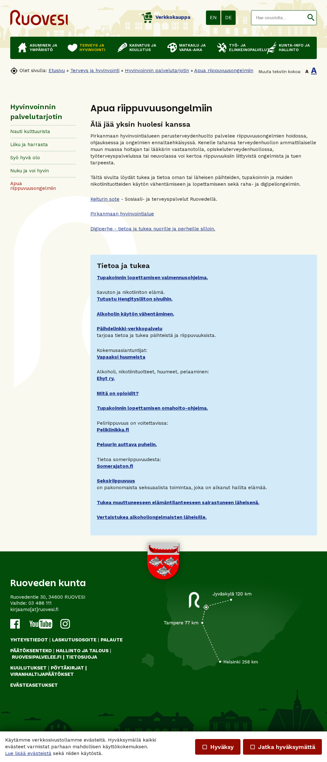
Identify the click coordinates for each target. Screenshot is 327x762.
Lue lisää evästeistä (28, 753)
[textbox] (278, 18)
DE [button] (228, 17)
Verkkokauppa (173, 17)
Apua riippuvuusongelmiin (223, 70)
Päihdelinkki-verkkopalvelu (129, 329)
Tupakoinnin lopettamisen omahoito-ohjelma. (152, 408)
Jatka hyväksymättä (282, 746)
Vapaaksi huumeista (121, 357)
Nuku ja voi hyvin (29, 171)
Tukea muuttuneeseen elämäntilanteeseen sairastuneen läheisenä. (178, 502)
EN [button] (213, 17)
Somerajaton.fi (115, 466)
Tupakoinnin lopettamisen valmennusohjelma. (152, 277)
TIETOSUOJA (81, 657)
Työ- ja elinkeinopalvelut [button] (245, 47)
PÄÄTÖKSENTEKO (31, 651)
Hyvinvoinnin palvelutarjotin (157, 70)
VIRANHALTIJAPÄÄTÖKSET (42, 674)
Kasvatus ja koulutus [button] (142, 47)
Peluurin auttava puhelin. (127, 444)
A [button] (306, 71)
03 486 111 (40, 603)
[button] (310, 17)
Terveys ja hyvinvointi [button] (92, 47)
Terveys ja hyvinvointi (94, 70)
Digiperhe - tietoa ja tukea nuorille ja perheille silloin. (152, 229)
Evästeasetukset (34, 685)
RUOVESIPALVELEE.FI (37, 657)
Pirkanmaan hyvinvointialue (122, 214)
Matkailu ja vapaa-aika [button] (192, 47)
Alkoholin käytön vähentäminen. (135, 314)
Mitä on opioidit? (118, 393)
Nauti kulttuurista (30, 131)
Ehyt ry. (106, 378)
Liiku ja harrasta (29, 144)
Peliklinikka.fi (113, 430)
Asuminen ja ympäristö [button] (43, 47)
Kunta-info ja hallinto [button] (294, 47)
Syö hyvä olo (25, 158)
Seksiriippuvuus (116, 481)
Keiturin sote (104, 199)
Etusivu (57, 70)
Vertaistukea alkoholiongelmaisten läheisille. (152, 517)
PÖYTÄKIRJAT (67, 668)
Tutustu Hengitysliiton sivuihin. (134, 299)
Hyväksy (218, 746)
